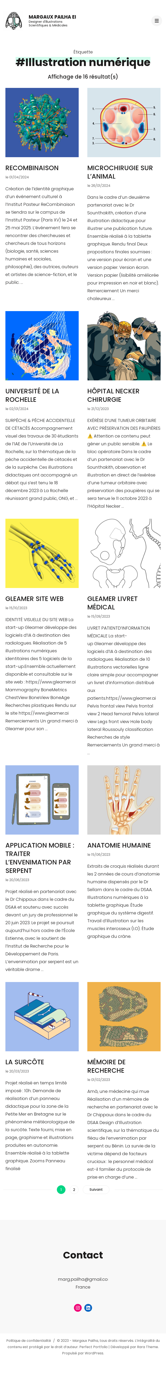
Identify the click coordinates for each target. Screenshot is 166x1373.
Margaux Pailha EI (52, 17)
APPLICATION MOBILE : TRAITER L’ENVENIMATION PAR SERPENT (39, 858)
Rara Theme (147, 1346)
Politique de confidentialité (28, 1340)
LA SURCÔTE (24, 1062)
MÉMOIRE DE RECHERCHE (106, 1066)
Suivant (96, 1189)
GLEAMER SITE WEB (34, 598)
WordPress (94, 1353)
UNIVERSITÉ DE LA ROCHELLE (32, 395)
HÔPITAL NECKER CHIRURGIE (113, 395)
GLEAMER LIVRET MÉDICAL (112, 603)
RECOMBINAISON (32, 168)
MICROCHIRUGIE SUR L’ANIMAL (120, 172)
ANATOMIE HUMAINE (119, 845)
